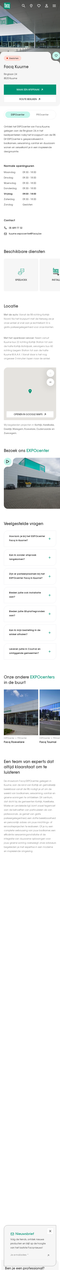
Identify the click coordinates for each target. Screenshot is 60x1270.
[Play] (8, 461)
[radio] (17, 114)
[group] (30, 114)
